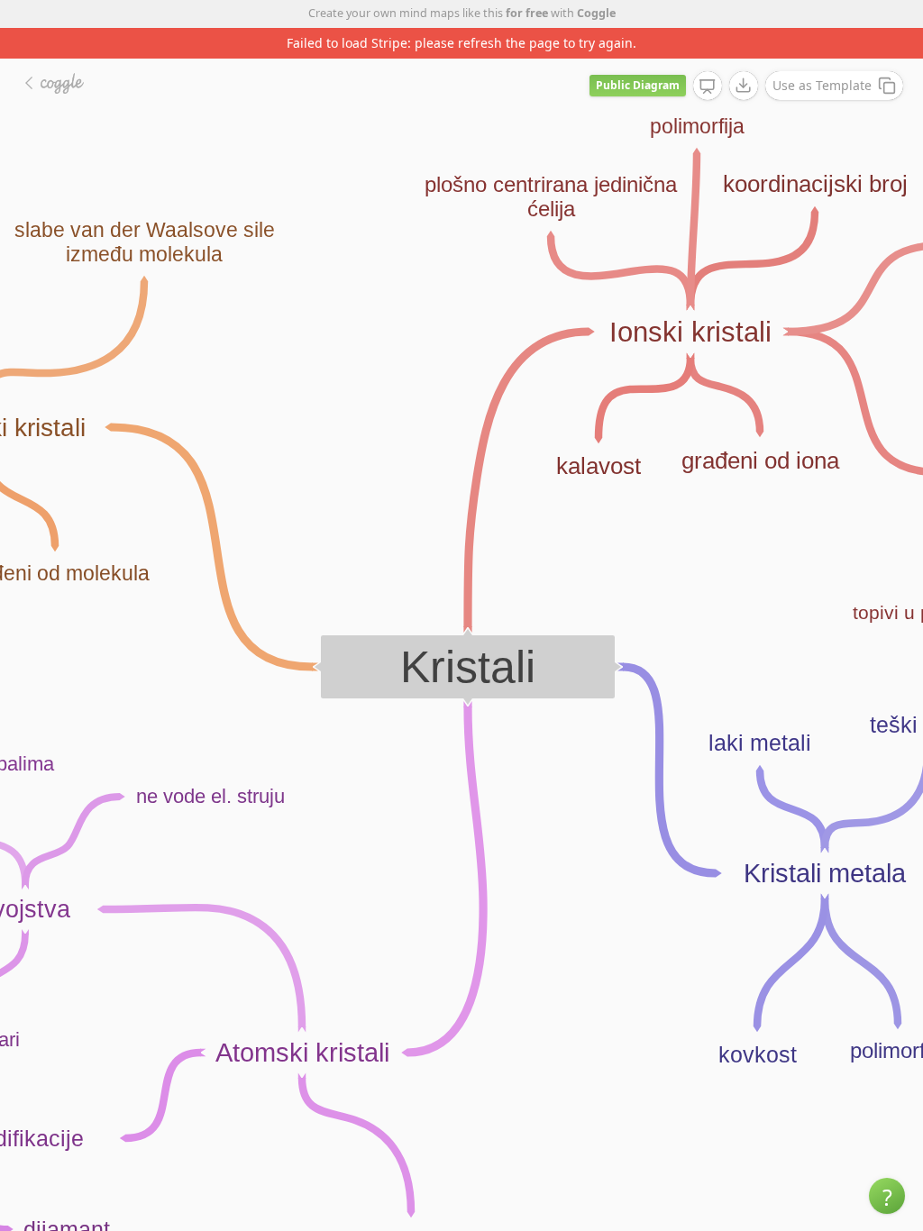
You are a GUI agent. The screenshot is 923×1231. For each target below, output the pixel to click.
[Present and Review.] (707, 86)
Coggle (596, 13)
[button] (887, 1196)
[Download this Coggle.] (743, 85)
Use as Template (822, 85)
